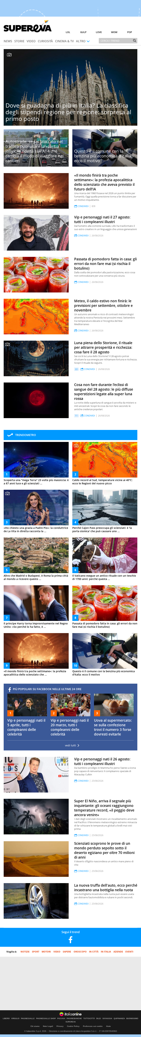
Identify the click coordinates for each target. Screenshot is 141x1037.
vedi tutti (70, 745)
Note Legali (48, 1026)
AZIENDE (118, 951)
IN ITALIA (106, 951)
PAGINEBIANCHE (74, 1018)
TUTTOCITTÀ (89, 1018)
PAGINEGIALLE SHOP (46, 1018)
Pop (129, 32)
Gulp (83, 32)
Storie (19, 41)
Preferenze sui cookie (93, 1026)
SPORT (35, 951)
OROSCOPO (80, 951)
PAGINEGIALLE (28, 1018)
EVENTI (129, 951)
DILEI (98, 1018)
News (8, 41)
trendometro (25, 435)
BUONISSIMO (132, 1018)
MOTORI (46, 951)
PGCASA (61, 1018)
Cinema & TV (64, 41)
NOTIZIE (25, 951)
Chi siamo (34, 1026)
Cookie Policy (73, 1026)
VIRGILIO (15, 1018)
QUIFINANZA (119, 1018)
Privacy (60, 1026)
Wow (114, 32)
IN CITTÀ (93, 951)
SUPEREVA (71, 1022)
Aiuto (108, 1026)
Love (99, 32)
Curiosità (45, 41)
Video (31, 41)
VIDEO (56, 951)
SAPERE (67, 951)
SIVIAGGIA (107, 1018)
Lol (68, 32)
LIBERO (6, 1018)
